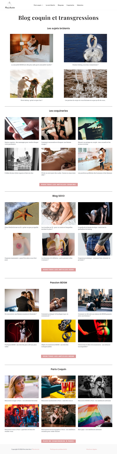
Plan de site (35, 449)
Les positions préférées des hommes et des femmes (95, 173)
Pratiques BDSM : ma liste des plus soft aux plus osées (21, 345)
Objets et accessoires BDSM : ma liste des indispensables (54, 345)
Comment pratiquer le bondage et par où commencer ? (54, 315)
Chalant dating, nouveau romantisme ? (85, 65)
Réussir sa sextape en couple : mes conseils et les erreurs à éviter (94, 143)
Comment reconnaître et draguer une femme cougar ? (56, 143)
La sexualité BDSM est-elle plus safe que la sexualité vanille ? (31, 65)
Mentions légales (91, 449)
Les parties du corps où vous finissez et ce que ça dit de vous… (85, 100)
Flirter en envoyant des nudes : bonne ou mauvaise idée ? (58, 174)
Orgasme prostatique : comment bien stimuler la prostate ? (94, 259)
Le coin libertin (50, 5)
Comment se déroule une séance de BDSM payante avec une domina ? (95, 315)
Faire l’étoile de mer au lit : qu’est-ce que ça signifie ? (21, 228)
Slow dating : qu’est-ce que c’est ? (31, 100)
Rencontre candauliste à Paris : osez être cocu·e (57, 401)
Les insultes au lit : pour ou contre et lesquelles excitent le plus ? (56, 228)
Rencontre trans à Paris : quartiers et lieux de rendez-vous (20, 430)
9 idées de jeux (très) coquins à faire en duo (19, 173)
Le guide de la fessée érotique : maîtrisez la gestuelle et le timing (92, 228)
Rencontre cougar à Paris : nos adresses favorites (21, 401)
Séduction (80, 5)
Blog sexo (61, 5)
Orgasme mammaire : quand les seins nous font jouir (21, 259)
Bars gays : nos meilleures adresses (90, 429)
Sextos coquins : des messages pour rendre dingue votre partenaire (21, 143)
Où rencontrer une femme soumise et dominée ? (21, 314)
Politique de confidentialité (58, 449)
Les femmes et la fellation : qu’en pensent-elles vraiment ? (56, 259)
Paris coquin (37, 5)
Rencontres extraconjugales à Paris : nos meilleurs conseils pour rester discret (58, 430)
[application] (42, 5)
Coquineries (70, 5)
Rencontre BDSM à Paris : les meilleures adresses (94, 401)
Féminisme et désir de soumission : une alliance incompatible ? (94, 345)
